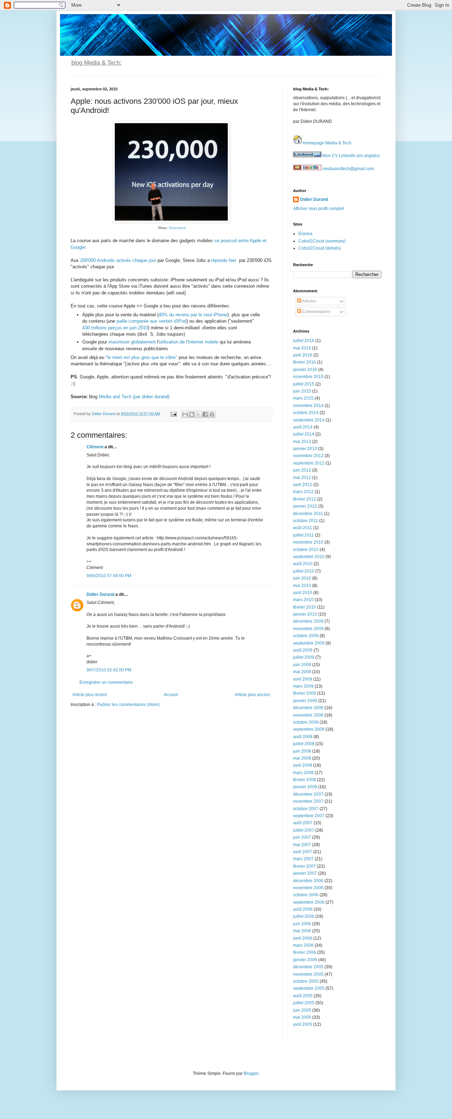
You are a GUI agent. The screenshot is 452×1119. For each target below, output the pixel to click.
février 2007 (304, 866)
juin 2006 (302, 923)
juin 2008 (302, 751)
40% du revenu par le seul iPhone (193, 314)
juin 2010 (302, 578)
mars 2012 (303, 491)
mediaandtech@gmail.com (347, 168)
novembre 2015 (308, 376)
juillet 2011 (303, 535)
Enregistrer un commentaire (106, 682)
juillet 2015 (303, 384)
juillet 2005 (303, 1002)
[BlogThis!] (191, 414)
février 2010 (304, 607)
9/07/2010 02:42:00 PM (109, 670)
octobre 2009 (306, 635)
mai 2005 (302, 1017)
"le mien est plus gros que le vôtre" (141, 357)
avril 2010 (302, 592)
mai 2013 (302, 441)
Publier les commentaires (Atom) (128, 704)
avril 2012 (302, 484)
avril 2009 (302, 679)
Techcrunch (177, 228)
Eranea (305, 233)
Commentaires (316, 311)
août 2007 (303, 822)
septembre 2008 (309, 729)
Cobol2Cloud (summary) (322, 241)
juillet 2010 (303, 571)
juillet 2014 (303, 434)
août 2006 (303, 909)
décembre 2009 (308, 621)
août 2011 (302, 527)
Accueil (171, 694)
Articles (308, 301)
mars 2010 (303, 599)
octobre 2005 (306, 981)
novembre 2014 (308, 405)
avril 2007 (302, 851)
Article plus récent (89, 694)
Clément (95, 446)
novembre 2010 (308, 542)
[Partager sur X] (198, 414)
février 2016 (304, 362)
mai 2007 (302, 844)
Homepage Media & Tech (327, 142)
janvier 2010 (305, 614)
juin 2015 (302, 391)
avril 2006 (302, 938)
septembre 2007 (309, 815)
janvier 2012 (305, 506)
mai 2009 (302, 671)
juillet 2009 (303, 657)
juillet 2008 (303, 743)
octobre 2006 (306, 894)
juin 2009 (302, 664)
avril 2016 (302, 355)
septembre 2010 (309, 556)
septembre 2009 (309, 643)
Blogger (251, 1073)
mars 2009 (303, 686)
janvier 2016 (305, 369)
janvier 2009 (305, 700)
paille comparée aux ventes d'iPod (151, 321)
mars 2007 (303, 858)
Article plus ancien (252, 694)
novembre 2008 (308, 715)
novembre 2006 (308, 887)
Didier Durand (100, 594)
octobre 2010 (306, 549)
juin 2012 (302, 470)
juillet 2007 (303, 830)
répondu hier (223, 260)
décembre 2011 (308, 513)
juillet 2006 (303, 916)
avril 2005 (302, 1024)
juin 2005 (302, 1010)
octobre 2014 (306, 412)
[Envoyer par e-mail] (185, 414)
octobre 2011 (305, 520)
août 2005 (303, 995)
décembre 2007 (308, 794)
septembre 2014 (309, 420)
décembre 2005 (308, 966)
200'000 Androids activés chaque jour (118, 260)
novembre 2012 (308, 455)
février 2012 (304, 499)
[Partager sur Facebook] (205, 414)
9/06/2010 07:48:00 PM (109, 575)
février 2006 (304, 952)
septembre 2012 (309, 463)
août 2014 (303, 427)
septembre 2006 (309, 902)
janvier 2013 (305, 448)
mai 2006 (302, 930)
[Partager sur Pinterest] (211, 414)
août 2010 (303, 563)
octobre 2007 (306, 808)
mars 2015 (303, 398)
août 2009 (303, 650)
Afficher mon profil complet (318, 208)
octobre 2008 (306, 722)
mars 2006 (303, 945)
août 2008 (303, 736)
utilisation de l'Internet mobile (188, 342)
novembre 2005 (308, 974)
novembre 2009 (308, 628)
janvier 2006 (305, 959)
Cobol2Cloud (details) (319, 248)
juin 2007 (302, 837)
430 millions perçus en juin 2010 (115, 327)
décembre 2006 (308, 880)
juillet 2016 (303, 340)
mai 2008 (302, 758)
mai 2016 (302, 348)
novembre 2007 (308, 801)
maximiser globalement (132, 342)
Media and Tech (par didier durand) (134, 396)
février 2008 (304, 779)
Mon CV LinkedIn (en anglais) (350, 155)
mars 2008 (303, 772)
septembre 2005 (309, 988)
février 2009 (304, 693)
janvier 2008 (305, 786)
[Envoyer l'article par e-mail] (173, 414)
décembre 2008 (308, 707)
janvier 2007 (305, 873)
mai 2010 (302, 585)
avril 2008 (302, 765)
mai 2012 (302, 477)
